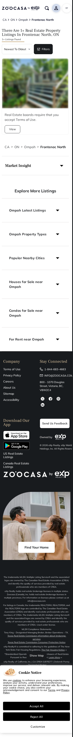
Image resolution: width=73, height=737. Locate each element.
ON (16, 147)
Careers (8, 381)
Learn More (54, 657)
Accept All (36, 706)
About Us (9, 387)
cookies (17, 680)
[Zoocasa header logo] (21, 8)
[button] (35, 165)
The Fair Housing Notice (53, 650)
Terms (51, 690)
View (12, 129)
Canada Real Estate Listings (16, 465)
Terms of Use (11, 369)
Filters (46, 49)
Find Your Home (37, 547)
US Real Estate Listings (13, 455)
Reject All (36, 717)
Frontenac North (53, 147)
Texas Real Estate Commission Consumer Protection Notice (36, 642)
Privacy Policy (12, 375)
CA (7, 147)
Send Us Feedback (55, 423)
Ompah (29, 147)
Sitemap (8, 393)
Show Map (37, 655)
